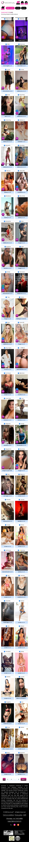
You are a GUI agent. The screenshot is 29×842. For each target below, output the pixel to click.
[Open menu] (26, 3)
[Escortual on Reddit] (18, 825)
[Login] (22, 3)
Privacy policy (18, 815)
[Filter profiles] (3, 8)
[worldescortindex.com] (8, 832)
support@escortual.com (14, 821)
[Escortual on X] (11, 825)
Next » (23, 779)
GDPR (24, 815)
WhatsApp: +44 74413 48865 (14, 818)
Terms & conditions (8, 815)
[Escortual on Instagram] (15, 825)
